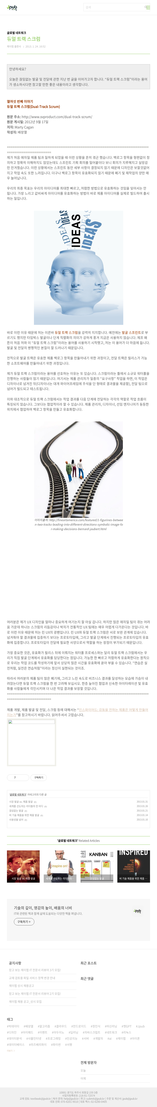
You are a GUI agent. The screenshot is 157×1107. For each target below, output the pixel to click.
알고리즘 (44, 1026)
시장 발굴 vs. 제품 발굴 (21, 802)
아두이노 (59, 1032)
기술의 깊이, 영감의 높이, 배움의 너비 (43, 907)
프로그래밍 (54, 1038)
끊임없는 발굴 (16, 811)
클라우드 (61, 1026)
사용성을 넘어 (16, 819)
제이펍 (122, 1038)
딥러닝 (74, 1032)
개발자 (99, 1038)
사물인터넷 (34, 1038)
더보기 (9, 1050)
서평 (69, 1044)
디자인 (13, 1032)
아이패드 (28, 1032)
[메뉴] (148, 7)
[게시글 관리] (24, 778)
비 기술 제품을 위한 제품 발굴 (24, 815)
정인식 (96, 1026)
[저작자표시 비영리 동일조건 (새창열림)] (52, 777)
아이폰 (136, 1038)
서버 (86, 1038)
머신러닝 (112, 1026)
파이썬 (57, 1044)
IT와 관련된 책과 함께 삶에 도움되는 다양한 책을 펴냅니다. (48, 913)
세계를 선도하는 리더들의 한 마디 (26, 806)
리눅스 (127, 1032)
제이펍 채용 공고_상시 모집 (25, 1001)
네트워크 (112, 1032)
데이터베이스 (17, 1044)
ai (110, 1038)
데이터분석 (15, 1038)
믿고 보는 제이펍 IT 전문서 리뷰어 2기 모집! (35, 993)
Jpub (141, 1026)
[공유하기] (19, 778)
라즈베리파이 (39, 1044)
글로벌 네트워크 (18, 794)
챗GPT (127, 1026)
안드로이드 (79, 1026)
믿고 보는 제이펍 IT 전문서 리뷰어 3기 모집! (35, 970)
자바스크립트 (92, 1032)
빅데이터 (14, 1026)
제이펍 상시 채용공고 (21, 986)
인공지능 (72, 1038)
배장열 (29, 1026)
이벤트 (43, 1032)
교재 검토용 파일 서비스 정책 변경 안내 (32, 978)
